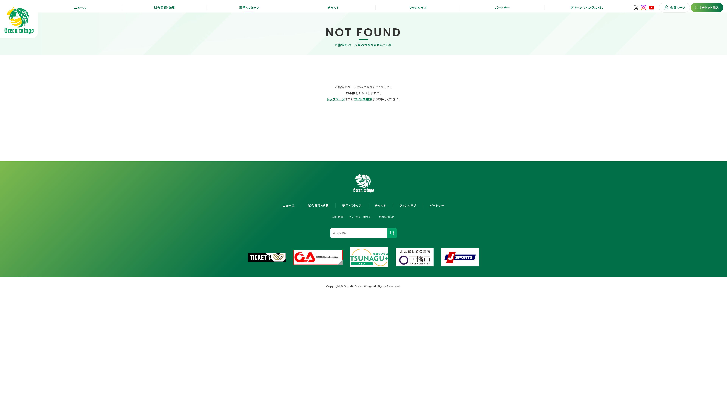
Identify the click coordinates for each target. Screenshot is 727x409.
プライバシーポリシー (361, 217)
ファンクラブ (407, 205)
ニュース (288, 205)
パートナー (437, 205)
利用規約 (337, 217)
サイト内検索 (363, 99)
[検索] (392, 233)
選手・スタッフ (351, 205)
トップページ (336, 99)
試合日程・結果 (318, 205)
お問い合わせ (387, 217)
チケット (380, 205)
